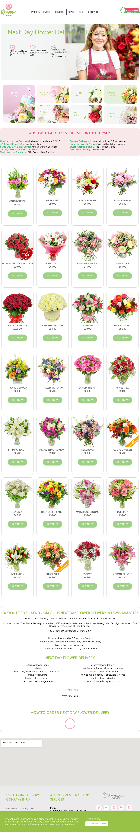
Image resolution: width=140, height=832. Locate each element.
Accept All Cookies (97, 824)
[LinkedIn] (121, 807)
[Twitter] (106, 807)
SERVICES (59, 12)
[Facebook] (99, 807)
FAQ (81, 12)
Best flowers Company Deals (20, 808)
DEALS (71, 12)
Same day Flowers (40, 12)
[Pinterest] (129, 807)
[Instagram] (114, 807)
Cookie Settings (94, 818)
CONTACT (93, 12)
